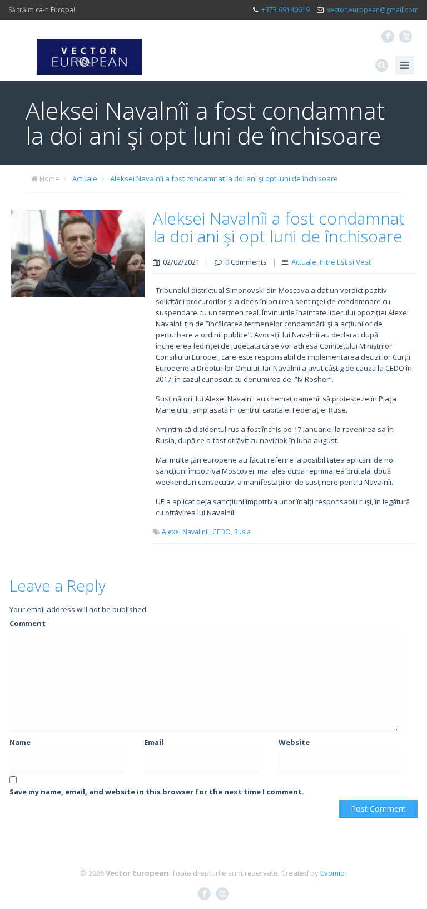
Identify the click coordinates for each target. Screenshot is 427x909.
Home (49, 178)
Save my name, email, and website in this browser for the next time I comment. (156, 792)
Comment (27, 623)
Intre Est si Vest (345, 262)
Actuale (84, 178)
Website (294, 742)
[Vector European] (89, 50)
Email (153, 742)
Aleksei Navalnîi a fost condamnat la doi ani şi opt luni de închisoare (224, 178)
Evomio (332, 873)
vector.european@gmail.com (373, 9)
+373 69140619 (285, 9)
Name (20, 742)
